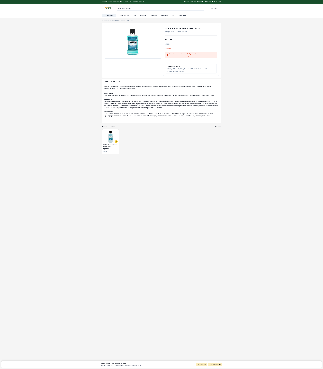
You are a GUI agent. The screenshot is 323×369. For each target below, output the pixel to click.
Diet (173, 16)
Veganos (153, 16)
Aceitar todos (202, 364)
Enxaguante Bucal (110, 20)
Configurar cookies (215, 364)
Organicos (164, 16)
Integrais (143, 16)
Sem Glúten (182, 16)
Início (103, 20)
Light (134, 16)
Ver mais (218, 127)
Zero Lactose (124, 16)
